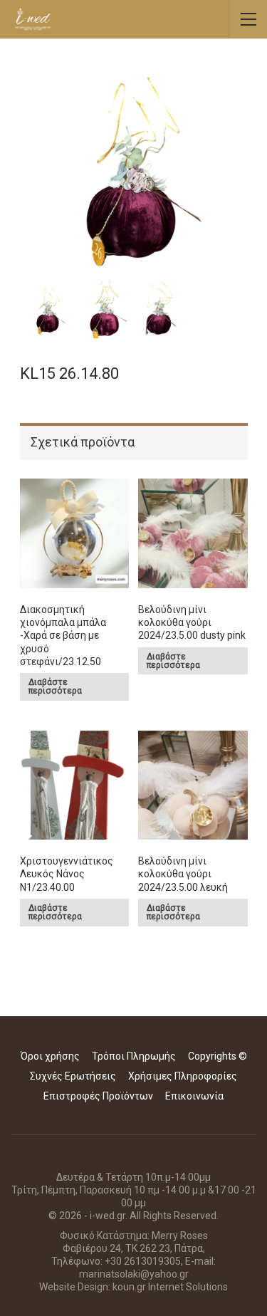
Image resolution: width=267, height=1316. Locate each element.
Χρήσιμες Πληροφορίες (182, 1076)
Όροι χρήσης (50, 1056)
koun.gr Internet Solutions (170, 1286)
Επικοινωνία (194, 1096)
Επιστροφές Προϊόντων (98, 1096)
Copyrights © (217, 1056)
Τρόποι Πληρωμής (134, 1056)
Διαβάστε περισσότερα (55, 686)
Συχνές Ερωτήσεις (73, 1076)
